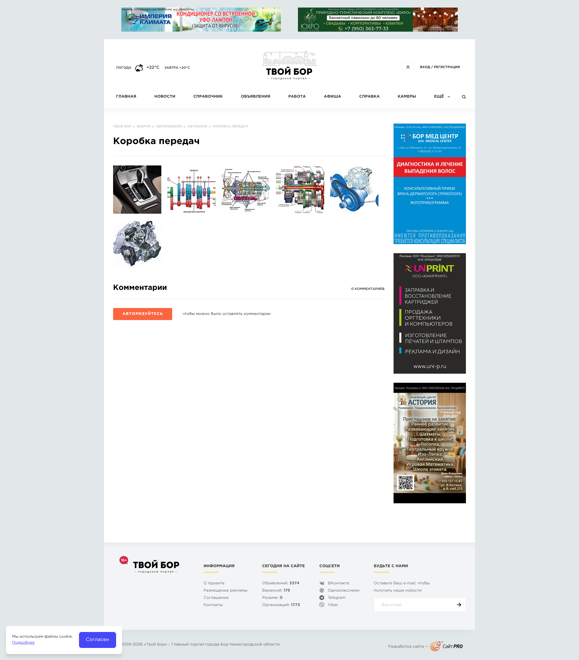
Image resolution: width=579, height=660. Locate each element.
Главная (126, 97)
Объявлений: (280, 583)
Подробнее (23, 643)
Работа (297, 97)
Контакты (213, 605)
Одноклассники (343, 590)
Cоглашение (216, 598)
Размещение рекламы (226, 590)
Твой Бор (155, 644)
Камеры (407, 97)
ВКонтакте (338, 583)
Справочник (208, 97)
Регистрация (447, 67)
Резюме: (272, 598)
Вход (425, 67)
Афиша (332, 97)
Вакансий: (276, 590)
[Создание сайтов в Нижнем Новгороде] (446, 647)
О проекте (214, 583)
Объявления (255, 97)
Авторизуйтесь (142, 314)
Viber (333, 605)
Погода (123, 67)
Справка (369, 97)
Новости (164, 97)
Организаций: (281, 605)
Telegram (337, 598)
